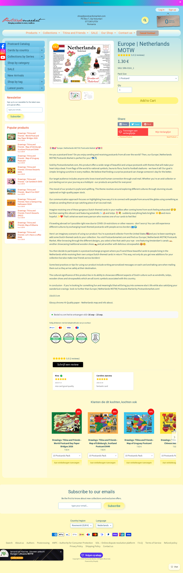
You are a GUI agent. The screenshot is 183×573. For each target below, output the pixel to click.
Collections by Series (26, 57)
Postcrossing (43, 542)
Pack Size (122, 73)
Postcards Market (91, 559)
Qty (119, 85)
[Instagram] (3, 52)
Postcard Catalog (19, 44)
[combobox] (67, 455)
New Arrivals (16, 75)
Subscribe (15, 116)
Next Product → (172, 137)
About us (19, 542)
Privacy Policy (76, 546)
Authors (30, 542)
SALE (94, 33)
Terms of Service (153, 542)
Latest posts (26, 88)
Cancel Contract (147, 33)
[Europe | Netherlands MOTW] (75, 95)
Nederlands (103, 525)
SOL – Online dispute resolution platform (115, 542)
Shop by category (18, 63)
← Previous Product (125, 137)
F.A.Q (140, 542)
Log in (161, 10)
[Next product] (174, 437)
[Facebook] (3, 46)
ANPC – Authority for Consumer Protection (72, 542)
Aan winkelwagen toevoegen (66, 463)
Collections (52, 33)
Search (9, 542)
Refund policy (170, 542)
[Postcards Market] (23, 20)
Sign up (172, 10)
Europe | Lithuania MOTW (28, 554)
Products (33, 33)
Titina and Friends (76, 33)
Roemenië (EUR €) (80, 525)
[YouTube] (3, 57)
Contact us (127, 33)
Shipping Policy (92, 546)
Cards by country (26, 50)
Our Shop (109, 33)
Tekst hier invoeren (91, 2)
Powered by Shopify (91, 561)
